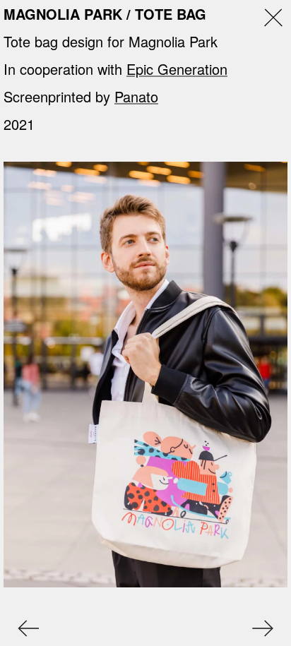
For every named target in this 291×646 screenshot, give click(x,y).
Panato (136, 96)
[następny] (268, 628)
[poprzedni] (23, 628)
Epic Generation (176, 69)
